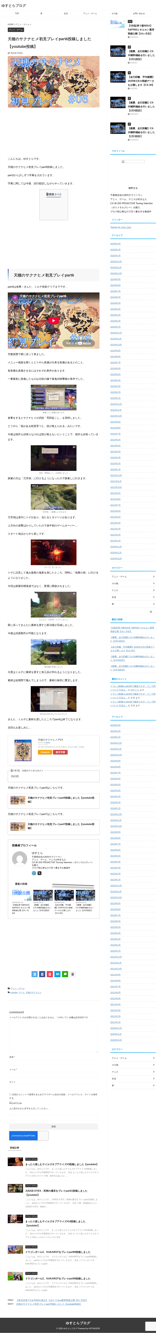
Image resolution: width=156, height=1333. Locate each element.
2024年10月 (116, 273)
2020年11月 (116, 552)
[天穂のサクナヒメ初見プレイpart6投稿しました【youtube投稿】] (57, 974)
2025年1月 (115, 255)
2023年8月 (115, 356)
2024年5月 (115, 303)
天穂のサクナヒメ (34, 992)
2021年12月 (116, 475)
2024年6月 (115, 297)
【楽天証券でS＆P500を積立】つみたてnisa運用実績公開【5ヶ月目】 (52, 1300)
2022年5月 (115, 445)
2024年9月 (115, 279)
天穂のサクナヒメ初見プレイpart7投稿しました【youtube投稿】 (49, 1304)
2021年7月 (115, 505)
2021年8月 (115, 499)
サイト (12, 1082)
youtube (13, 992)
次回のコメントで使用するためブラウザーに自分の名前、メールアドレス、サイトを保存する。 (53, 1096)
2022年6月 (115, 440)
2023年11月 (116, 339)
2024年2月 (115, 321)
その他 (114, 13)
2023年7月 (115, 362)
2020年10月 (116, 558)
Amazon (45, 752)
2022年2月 (115, 463)
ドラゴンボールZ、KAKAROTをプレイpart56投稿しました (57, 1278)
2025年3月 (115, 244)
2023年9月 (115, 350)
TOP (17, 13)
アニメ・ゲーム (90, 13)
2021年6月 (115, 511)
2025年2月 (115, 249)
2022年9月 (115, 422)
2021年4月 (115, 523)
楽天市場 (60, 752)
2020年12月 (116, 546)
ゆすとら (135, 690)
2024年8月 (115, 285)
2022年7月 (115, 434)
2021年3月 (115, 529)
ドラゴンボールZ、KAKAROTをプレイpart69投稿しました (57, 1252)
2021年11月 (116, 481)
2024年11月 (116, 267)
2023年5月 (115, 374)
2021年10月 (116, 487)
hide (58, 194)
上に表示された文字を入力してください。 (29, 1108)
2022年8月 (115, 428)
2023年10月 (116, 344)
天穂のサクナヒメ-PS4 (50, 739)
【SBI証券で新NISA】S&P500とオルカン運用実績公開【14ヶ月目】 (21, 909)
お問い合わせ (139, 13)
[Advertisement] (53, 132)
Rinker (48, 742)
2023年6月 (115, 368)
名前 (12, 1057)
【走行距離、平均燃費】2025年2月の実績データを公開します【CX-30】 (63, 909)
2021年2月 (115, 535)
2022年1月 (115, 469)
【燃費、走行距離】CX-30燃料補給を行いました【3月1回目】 (42, 908)
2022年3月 (115, 457)
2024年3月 (115, 315)
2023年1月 (115, 398)
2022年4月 (115, 451)
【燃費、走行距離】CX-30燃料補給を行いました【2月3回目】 (141, 132)
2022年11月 (116, 410)
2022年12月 (116, 404)
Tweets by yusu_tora (120, 227)
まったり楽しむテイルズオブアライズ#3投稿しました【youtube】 (62, 1164)
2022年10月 (116, 416)
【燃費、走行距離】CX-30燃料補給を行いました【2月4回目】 (85, 908)
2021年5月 (115, 517)
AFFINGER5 (94, 1328)
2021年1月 (115, 541)
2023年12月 (116, 333)
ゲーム (22, 992)
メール (13, 1069)
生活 (66, 13)
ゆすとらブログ (14, 5)
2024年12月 (116, 261)
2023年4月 (115, 380)
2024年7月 (115, 291)
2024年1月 (115, 327)
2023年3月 (115, 386)
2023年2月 (115, 392)
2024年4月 (115, 309)
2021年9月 (115, 493)
